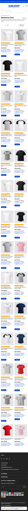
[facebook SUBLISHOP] (4, 458)
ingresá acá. (22, 502)
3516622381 (4, 465)
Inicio (2, 15)
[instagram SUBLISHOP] (1, 458)
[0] (26, 6)
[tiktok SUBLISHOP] (9, 458)
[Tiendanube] (6, 505)
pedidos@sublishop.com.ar (6, 467)
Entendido (16, 508)
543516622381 (4, 463)
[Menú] (1, 6)
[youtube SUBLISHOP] (6, 458)
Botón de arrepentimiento (6, 503)
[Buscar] (25, 11)
